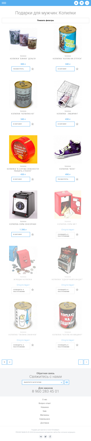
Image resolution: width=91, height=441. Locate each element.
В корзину (62, 69)
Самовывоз (44, 419)
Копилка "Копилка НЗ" (22, 114)
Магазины (44, 415)
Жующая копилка (23, 279)
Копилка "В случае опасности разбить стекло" (23, 170)
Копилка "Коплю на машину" (67, 335)
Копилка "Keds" (67, 169)
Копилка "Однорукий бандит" (67, 279)
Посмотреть (18, 69)
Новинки (45, 407)
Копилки (23, 56)
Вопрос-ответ (45, 403)
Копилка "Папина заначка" (23, 335)
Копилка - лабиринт (67, 114)
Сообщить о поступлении (63, 235)
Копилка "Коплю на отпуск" (67, 59)
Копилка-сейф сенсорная (22, 224)
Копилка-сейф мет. (67, 224)
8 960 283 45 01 (45, 391)
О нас (44, 399)
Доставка (44, 423)
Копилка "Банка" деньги (23, 59)
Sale (44, 411)
